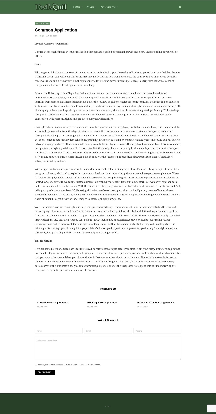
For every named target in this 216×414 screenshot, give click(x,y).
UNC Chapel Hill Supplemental (102, 302)
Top (109, 406)
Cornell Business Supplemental (52, 302)
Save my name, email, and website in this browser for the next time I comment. (69, 365)
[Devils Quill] (51, 7)
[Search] (180, 7)
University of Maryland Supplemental (155, 302)
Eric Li (41, 36)
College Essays (42, 23)
